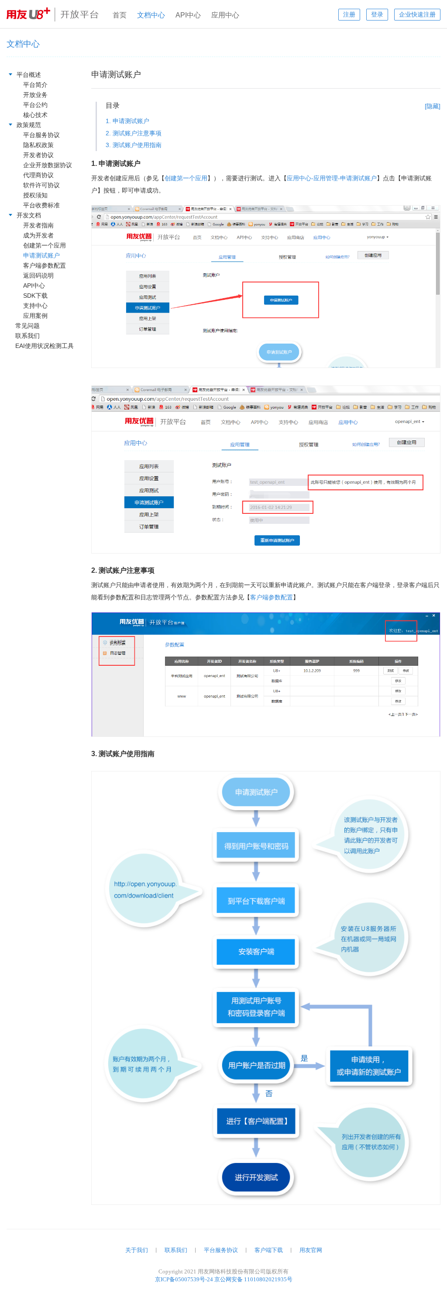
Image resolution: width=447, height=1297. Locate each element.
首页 (120, 15)
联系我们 (176, 1250)
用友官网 (310, 1250)
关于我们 (136, 1250)
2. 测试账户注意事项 (134, 133)
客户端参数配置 (271, 597)
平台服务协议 (221, 1250)
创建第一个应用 (186, 178)
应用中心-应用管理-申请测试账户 (332, 178)
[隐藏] (432, 106)
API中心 (188, 15)
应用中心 (225, 15)
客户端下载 (268, 1250)
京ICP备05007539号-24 (184, 1279)
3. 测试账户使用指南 (134, 144)
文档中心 (151, 15)
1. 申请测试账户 (127, 120)
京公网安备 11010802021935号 (253, 1279)
